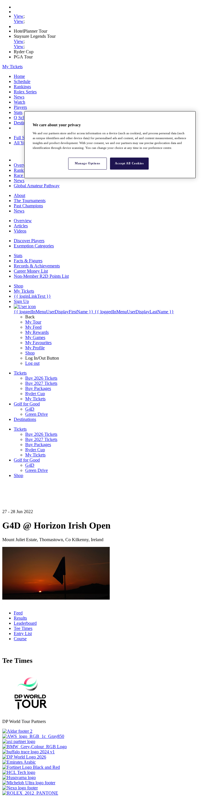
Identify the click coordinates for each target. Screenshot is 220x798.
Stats (18, 112)
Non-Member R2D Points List (41, 276)
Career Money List (31, 271)
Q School (22, 117)
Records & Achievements (37, 265)
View (18, 16)
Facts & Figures (28, 260)
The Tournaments (30, 200)
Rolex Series (25, 91)
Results (20, 618)
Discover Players (29, 240)
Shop (30, 352)
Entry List (23, 633)
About (19, 195)
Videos (20, 230)
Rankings (22, 86)
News (19, 96)
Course (20, 638)
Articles (21, 225)
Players (20, 107)
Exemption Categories (34, 245)
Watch (19, 102)
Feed (18, 612)
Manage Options (87, 163)
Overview (23, 165)
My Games (35, 337)
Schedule (22, 81)
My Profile (35, 347)
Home (19, 76)
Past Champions (28, 205)
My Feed (33, 327)
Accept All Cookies (129, 163)
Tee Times (23, 628)
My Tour (33, 322)
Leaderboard (25, 623)
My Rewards (37, 332)
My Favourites (38, 342)
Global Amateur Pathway (37, 185)
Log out (32, 363)
